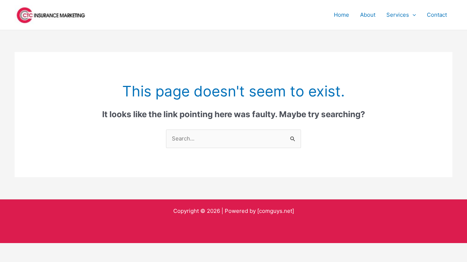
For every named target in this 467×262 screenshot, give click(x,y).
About (367, 14)
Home (341, 14)
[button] (412, 15)
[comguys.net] (275, 210)
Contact (437, 14)
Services (397, 14)
